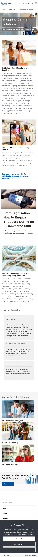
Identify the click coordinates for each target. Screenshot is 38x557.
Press (4, 508)
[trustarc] (33, 555)
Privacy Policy (6, 555)
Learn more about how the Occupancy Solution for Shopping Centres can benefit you (17, 176)
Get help (5, 518)
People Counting (10, 442)
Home (3, 9)
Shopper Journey (10, 464)
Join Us (5, 513)
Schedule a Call (28, 3)
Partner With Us (7, 503)
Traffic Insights (12, 9)
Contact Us (8, 484)
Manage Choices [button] (19, 544)
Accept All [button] (19, 539)
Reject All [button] (19, 550)
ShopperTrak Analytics (12, 420)
